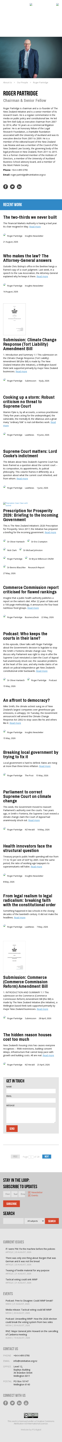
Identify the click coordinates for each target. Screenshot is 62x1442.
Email (9, 1096)
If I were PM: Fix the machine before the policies (30, 1250)
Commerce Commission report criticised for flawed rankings (31, 589)
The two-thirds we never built (30, 217)
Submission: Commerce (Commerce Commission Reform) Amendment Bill (25, 981)
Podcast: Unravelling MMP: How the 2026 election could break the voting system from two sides (31, 1322)
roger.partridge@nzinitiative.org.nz (28, 174)
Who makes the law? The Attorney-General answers (27, 258)
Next (47, 1156)
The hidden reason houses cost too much (27, 1037)
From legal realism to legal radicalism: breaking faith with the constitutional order (29, 900)
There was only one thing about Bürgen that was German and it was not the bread (31, 1261)
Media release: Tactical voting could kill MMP (29, 1311)
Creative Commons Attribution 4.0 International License (34, 1422)
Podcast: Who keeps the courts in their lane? (25, 636)
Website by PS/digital (31, 1429)
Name (9, 1086)
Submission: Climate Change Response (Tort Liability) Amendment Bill (29, 344)
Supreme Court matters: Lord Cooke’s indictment (30, 453)
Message (10, 1105)
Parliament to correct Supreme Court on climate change (27, 796)
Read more (35, 226)
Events (31, 1195)
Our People (22, 82)
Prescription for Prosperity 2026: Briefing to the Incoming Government (30, 515)
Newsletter (31, 1192)
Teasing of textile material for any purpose (27, 1272)
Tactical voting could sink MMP (22, 1281)
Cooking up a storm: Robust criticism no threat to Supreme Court (29, 401)
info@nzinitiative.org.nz (25, 1360)
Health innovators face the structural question (27, 848)
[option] (30, 1192)
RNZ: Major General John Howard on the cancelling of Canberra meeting (32, 1334)
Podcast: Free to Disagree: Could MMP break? (29, 1302)
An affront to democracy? (26, 700)
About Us (7, 82)
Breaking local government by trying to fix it (30, 754)
